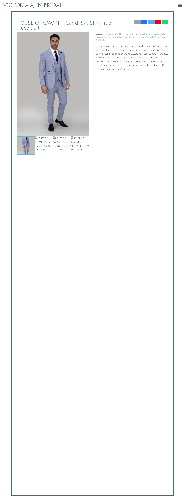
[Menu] (180, 5)
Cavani (148, 34)
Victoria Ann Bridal (130, 37)
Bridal (142, 34)
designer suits (158, 34)
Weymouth (101, 40)
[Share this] (144, 22)
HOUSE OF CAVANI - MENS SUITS (119, 34)
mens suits (116, 37)
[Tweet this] (151, 22)
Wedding (164, 37)
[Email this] (137, 22)
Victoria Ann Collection (149, 37)
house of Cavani (103, 37)
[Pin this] (158, 22)
